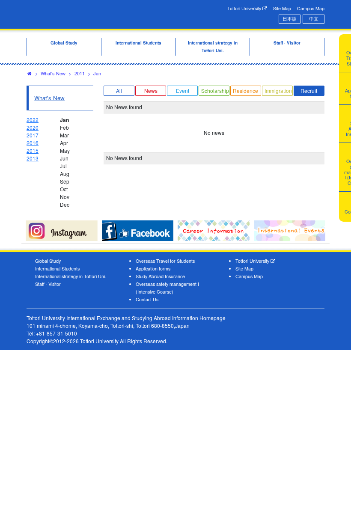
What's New (53, 73)
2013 (33, 158)
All (119, 90)
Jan (97, 73)
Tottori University (244, 8)
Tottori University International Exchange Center (95, 13)
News (151, 90)
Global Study (48, 261)
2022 (33, 119)
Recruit (308, 90)
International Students (57, 268)
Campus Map (310, 8)
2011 (79, 73)
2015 (33, 150)
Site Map (282, 8)
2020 (33, 127)
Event (182, 90)
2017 (33, 135)
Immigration (278, 90)
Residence (245, 90)
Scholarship (215, 90)
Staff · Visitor (48, 284)
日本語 (290, 18)
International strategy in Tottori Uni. (70, 276)
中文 (313, 18)
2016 (33, 142)
